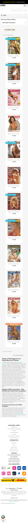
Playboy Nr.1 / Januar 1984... (14, 160)
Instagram (13, 484)
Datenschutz (14, 447)
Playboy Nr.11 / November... (14, 211)
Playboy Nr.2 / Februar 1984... (14, 315)
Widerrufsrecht (14, 449)
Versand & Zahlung (14, 450)
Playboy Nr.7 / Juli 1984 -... (14, 56)
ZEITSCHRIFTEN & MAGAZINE (14, 429)
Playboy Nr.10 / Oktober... (14, 108)
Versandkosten (19, 413)
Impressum (14, 442)
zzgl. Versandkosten (14, 501)
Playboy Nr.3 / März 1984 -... (14, 237)
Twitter (2, 484)
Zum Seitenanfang (19, 355)
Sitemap (14, 434)
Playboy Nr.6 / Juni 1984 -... (14, 134)
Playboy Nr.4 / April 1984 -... (14, 263)
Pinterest (10, 484)
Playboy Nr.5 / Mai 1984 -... (14, 289)
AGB (14, 445)
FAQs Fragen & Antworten (14, 436)
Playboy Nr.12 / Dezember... (14, 186)
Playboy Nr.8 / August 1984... (14, 341)
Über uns (14, 443)
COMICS (14, 430)
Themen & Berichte (14, 437)
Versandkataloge (14, 432)
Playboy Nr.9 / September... (14, 82)
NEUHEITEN (14, 427)
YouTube (6, 484)
